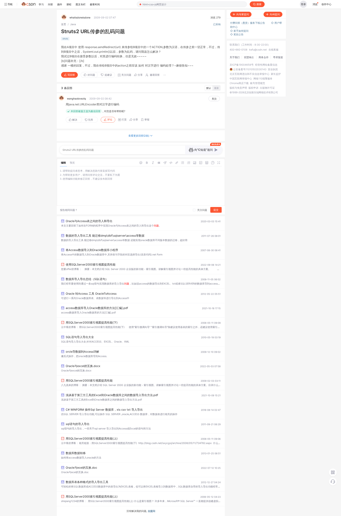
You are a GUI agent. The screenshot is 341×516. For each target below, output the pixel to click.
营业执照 (273, 69)
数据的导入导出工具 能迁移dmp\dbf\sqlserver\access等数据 (105, 235)
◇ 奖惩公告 (236, 34)
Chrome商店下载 (239, 83)
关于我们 (235, 57)
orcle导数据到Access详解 (82, 351)
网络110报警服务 (262, 78)
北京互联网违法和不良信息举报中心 (249, 74)
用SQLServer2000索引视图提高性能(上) (92, 438)
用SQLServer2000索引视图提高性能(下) (92, 322)
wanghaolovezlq (76, 98)
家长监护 (276, 74)
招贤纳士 (249, 57)
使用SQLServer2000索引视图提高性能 (90, 264)
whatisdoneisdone (79, 17)
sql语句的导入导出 (78, 424)
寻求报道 (278, 57)
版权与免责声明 (238, 87)
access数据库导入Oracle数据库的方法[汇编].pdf (97, 308)
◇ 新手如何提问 (239, 30)
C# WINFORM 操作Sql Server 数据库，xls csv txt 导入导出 (104, 409)
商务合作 (264, 57)
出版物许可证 (267, 87)
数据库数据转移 (76, 453)
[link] (63, 24)
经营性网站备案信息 (266, 64)
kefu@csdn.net (258, 49)
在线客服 (273, 49)
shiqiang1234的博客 (72, 501)
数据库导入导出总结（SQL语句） (87, 279)
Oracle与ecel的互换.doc (81, 467)
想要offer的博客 (70, 269)
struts (65, 38)
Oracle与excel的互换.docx (83, 366)
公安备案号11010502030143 (249, 69)
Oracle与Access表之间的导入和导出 (89, 221)
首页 (63, 24)
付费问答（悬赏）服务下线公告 (248, 22)
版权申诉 (253, 87)
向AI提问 (275, 14)
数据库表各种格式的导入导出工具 (87, 482)
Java (73, 24)
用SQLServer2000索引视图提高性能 (89, 380)
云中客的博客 (68, 327)
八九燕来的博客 (70, 385)
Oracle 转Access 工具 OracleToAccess (91, 293)
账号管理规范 (257, 83)
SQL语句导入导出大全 (80, 337)
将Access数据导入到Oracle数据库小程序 (92, 250)
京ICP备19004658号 (242, 64)
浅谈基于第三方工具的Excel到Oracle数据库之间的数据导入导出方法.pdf (112, 395)
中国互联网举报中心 (241, 78)
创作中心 (326, 4)
